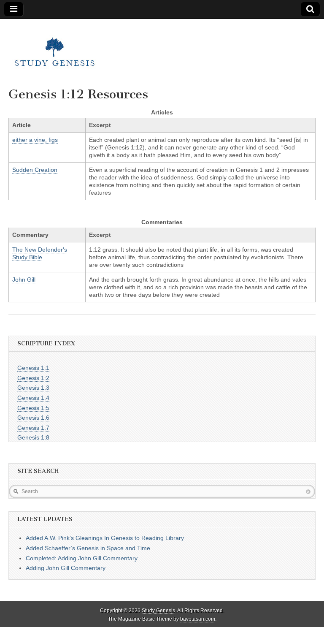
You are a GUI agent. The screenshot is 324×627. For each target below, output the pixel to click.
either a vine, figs (35, 139)
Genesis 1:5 (33, 407)
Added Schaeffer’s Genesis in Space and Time (88, 548)
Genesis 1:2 (33, 378)
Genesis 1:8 (33, 437)
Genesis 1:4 (33, 397)
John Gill (23, 279)
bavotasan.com (197, 619)
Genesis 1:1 (33, 367)
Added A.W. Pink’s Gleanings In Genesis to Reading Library (105, 538)
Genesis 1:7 (33, 427)
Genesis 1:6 (33, 417)
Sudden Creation (34, 169)
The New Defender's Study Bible (39, 253)
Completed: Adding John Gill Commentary (82, 558)
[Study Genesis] (54, 47)
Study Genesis (158, 610)
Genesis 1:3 (33, 387)
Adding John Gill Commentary (65, 568)
